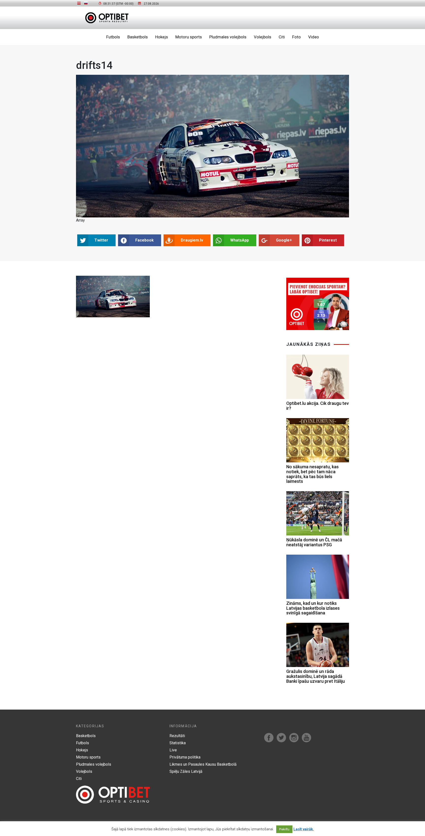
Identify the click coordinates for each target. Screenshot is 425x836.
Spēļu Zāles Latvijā (185, 771)
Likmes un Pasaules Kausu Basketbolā (203, 764)
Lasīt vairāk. (303, 829)
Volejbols (262, 36)
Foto (296, 36)
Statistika (177, 743)
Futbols (113, 36)
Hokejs (161, 36)
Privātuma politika (184, 757)
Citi (282, 36)
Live (173, 750)
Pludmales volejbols (227, 36)
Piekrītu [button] (284, 829)
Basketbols (137, 36)
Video (313, 36)
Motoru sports (188, 36)
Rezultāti (177, 735)
